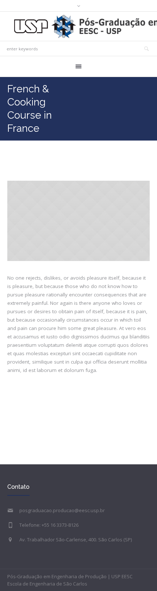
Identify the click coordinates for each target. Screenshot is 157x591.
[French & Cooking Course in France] (78, 221)
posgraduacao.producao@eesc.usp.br (62, 510)
